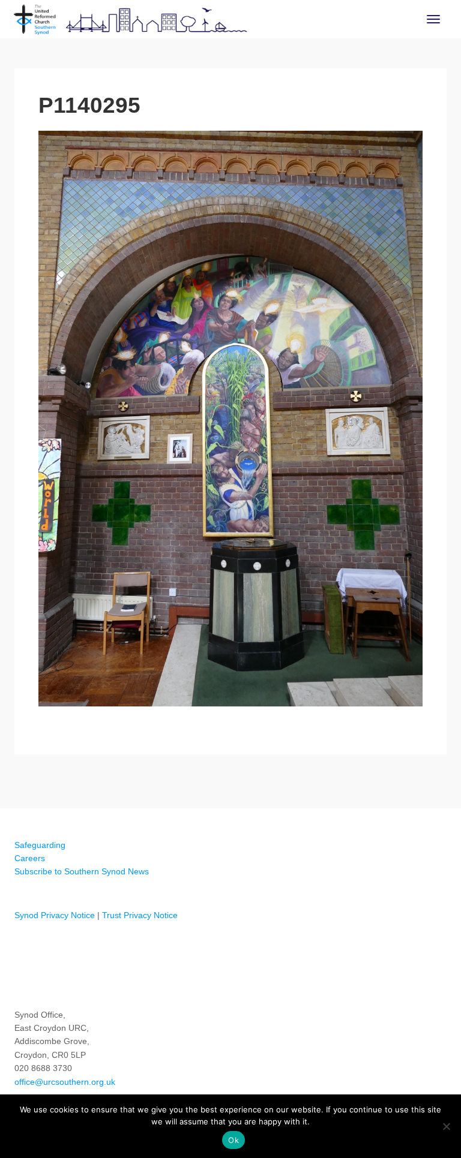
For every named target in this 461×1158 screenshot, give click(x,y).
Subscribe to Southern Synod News (81, 871)
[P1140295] (230, 418)
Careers (29, 858)
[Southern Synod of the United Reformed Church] (130, 18)
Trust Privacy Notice (140, 915)
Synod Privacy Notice (54, 915)
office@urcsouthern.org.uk (64, 1082)
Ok (233, 1140)
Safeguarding (39, 845)
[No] (446, 1126)
